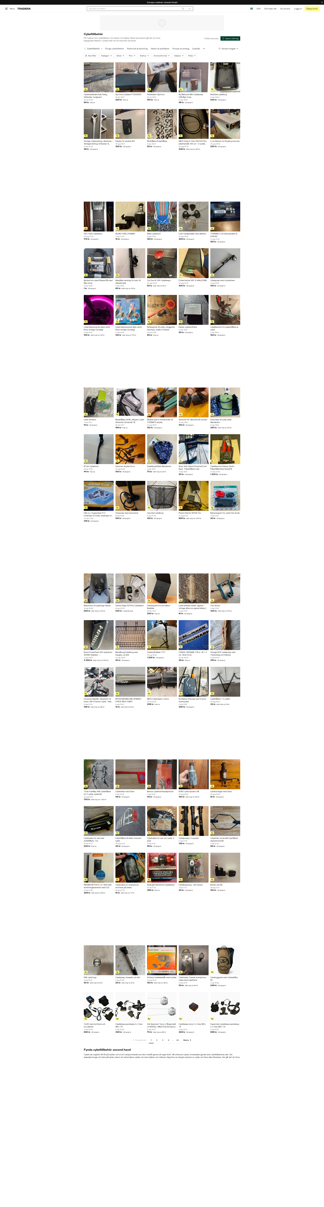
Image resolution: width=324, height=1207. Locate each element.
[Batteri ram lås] (225, 868)
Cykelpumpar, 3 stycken (189, 838)
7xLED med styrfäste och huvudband (94, 1025)
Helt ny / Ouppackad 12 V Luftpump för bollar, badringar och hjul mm (98, 514)
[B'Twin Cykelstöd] (99, 449)
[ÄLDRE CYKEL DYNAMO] (130, 216)
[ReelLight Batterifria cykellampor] (162, 868)
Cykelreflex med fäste (124, 791)
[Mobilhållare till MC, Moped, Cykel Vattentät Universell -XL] (130, 402)
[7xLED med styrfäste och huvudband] (99, 1007)
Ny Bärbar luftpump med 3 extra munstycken (192, 700)
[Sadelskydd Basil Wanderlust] (162, 449)
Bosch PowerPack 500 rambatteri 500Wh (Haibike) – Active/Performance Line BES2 (98, 653)
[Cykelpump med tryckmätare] (225, 263)
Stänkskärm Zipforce (156, 94)
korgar (95, 1057)
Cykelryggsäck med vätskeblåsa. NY (224, 978)
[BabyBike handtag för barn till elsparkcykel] (130, 263)
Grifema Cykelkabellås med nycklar (161, 977)
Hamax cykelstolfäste (188, 327)
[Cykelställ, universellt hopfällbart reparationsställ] (225, 821)
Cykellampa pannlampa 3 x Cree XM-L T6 (128, 1025)
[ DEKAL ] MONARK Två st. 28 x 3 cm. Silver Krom (193, 653)
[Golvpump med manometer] (130, 496)
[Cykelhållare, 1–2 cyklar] (225, 682)
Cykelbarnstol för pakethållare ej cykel (224, 328)
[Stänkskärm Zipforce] (162, 77)
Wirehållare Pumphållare (157, 141)
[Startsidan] (24, 8)
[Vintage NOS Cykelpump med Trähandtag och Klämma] (225, 635)
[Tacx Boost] (225, 588)
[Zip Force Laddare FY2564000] (130, 77)
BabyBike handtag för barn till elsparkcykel (128, 281)
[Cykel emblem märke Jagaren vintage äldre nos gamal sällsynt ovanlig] (194, 588)
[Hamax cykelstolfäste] (194, 310)
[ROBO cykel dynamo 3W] (194, 774)
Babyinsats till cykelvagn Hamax (97, 605)
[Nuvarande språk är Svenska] (251, 8)
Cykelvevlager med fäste (221, 791)
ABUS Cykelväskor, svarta (158, 699)
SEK (258, 9)
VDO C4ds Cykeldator (93, 234)
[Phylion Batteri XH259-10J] (194, 496)
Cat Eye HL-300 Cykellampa (158, 280)
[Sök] (183, 8)
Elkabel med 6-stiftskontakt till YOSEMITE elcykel (160, 421)
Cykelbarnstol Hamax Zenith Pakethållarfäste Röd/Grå (222, 467)
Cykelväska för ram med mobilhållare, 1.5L (94, 839)
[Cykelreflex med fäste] (130, 774)
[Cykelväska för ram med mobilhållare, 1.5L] (99, 821)
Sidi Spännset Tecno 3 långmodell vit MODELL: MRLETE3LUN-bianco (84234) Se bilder (161, 1025)
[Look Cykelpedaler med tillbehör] (194, 216)
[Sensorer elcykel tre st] (130, 449)
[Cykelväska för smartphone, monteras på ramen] (130, 868)
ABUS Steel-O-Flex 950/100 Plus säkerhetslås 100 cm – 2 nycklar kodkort (193, 142)
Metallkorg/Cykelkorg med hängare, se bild (126, 653)
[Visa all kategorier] (204, 48)
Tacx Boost (215, 605)
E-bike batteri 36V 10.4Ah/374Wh (193, 280)
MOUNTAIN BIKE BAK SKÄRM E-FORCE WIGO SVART (128, 700)
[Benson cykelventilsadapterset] (162, 774)
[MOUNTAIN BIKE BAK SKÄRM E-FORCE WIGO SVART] (130, 682)
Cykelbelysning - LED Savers (191, 885)
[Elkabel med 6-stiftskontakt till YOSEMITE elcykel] (162, 402)
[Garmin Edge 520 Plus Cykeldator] (130, 588)
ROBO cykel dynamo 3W (189, 791)
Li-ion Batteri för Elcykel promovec (225, 141)
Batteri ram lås (216, 885)
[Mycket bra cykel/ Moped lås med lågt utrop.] (99, 263)
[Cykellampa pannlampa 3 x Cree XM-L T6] (130, 1007)
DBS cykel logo (90, 977)
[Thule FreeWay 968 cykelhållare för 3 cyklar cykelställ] (99, 774)
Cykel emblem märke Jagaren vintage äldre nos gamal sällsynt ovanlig (192, 607)
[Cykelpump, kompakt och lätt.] (130, 960)
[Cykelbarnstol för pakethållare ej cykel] (225, 310)
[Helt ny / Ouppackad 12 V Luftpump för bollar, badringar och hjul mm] (99, 496)
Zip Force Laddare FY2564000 (128, 94)
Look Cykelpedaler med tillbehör (192, 234)
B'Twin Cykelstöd (91, 466)
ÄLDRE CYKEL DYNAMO (125, 234)
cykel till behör (90, 420)
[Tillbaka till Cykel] (85, 49)
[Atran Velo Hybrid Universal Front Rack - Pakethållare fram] (194, 449)
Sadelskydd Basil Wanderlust (159, 466)
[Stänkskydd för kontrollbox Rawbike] (162, 588)
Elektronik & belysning (137, 49)
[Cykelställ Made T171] (162, 635)
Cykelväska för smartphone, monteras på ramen (127, 886)
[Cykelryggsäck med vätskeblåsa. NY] (225, 960)
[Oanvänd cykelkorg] (162, 496)
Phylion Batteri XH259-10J (190, 513)
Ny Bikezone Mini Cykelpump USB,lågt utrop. (191, 95)
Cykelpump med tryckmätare (222, 280)
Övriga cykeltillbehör (114, 49)
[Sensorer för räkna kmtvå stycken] (194, 402)
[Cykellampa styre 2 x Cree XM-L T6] (194, 1007)
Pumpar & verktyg (180, 49)
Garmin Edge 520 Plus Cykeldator (129, 605)
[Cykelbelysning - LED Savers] (194, 868)
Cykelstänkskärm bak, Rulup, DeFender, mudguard (96, 95)
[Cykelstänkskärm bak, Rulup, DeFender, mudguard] (99, 77)
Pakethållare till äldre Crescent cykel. (128, 839)
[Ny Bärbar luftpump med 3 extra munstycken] (194, 682)
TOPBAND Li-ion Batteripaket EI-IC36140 (224, 235)
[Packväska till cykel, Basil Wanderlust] (225, 402)
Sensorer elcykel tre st (125, 466)
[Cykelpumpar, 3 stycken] (194, 821)
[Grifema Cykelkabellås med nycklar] (162, 960)
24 (177, 1040)
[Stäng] (322, 2)
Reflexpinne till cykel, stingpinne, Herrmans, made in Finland (161, 328)
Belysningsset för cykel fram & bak (225, 513)
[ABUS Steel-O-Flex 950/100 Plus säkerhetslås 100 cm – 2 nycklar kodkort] (194, 124)
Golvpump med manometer (126, 513)
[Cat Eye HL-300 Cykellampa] (162, 263)
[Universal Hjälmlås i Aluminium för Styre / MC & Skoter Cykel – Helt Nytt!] (99, 682)
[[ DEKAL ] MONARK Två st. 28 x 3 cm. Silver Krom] (194, 635)
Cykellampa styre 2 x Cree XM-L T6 (192, 1025)
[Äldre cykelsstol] (162, 216)
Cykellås (196, 49)
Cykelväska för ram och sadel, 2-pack (161, 839)
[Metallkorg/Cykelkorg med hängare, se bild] (130, 635)
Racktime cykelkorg (218, 94)
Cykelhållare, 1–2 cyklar (220, 699)
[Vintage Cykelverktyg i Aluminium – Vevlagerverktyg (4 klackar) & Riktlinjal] (99, 124)
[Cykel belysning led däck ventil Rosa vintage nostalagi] (99, 310)
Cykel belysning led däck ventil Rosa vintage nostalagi (97, 328)
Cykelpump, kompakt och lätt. (128, 977)
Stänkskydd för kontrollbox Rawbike (158, 606)
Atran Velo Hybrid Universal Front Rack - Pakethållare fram (193, 467)
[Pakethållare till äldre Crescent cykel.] (130, 821)
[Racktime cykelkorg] (225, 77)
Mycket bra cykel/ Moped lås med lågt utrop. (98, 281)
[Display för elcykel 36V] (130, 124)
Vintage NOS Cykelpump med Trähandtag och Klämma (222, 653)
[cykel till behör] (99, 402)
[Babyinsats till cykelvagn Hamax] (99, 588)
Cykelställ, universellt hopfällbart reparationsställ (224, 839)
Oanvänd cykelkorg (155, 513)
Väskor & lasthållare (160, 49)
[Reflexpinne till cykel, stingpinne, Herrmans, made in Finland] (162, 310)
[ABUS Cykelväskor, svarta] (162, 682)
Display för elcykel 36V (125, 141)
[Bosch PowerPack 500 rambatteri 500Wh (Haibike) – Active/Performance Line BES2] (99, 635)
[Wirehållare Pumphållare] (162, 124)
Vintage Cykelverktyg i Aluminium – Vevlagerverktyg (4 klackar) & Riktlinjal (98, 142)
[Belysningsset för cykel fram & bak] (225, 496)
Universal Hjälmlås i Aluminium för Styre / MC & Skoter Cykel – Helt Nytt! (97, 700)
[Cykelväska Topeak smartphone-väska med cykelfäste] (194, 960)
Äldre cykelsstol (154, 234)
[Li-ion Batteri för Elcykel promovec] (225, 124)
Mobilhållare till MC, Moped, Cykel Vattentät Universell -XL (129, 421)
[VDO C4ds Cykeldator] (99, 216)
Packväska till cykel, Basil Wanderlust (220, 421)
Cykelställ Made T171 (156, 652)
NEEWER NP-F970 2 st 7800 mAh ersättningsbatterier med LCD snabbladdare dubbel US (98, 886)
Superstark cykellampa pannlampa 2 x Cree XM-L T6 (224, 1025)
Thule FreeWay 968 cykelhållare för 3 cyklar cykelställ (97, 792)
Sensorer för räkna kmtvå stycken (193, 420)
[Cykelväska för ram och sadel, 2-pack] (162, 821)
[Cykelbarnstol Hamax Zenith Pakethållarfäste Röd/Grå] (225, 449)
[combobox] (136, 9)
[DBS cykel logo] (99, 960)
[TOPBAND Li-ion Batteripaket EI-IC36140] (225, 216)
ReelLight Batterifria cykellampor (161, 885)
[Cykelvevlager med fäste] (225, 774)
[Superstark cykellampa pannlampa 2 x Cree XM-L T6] (225, 1007)
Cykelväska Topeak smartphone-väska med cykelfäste (193, 978)
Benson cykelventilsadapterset (160, 791)
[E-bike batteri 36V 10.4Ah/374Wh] (194, 263)
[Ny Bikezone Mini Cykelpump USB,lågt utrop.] (194, 77)
